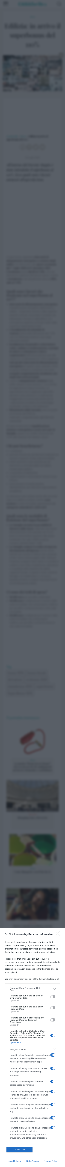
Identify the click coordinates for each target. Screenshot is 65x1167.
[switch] (52, 996)
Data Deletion (14, 1161)
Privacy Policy (50, 1161)
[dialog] (32, 1047)
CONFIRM (19, 1149)
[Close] (59, 934)
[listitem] (32, 989)
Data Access (32, 1161)
